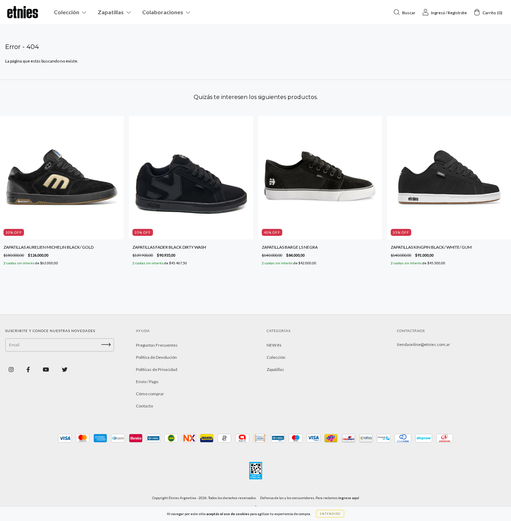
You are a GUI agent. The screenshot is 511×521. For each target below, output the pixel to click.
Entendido (330, 513)
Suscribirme (255, 187)
